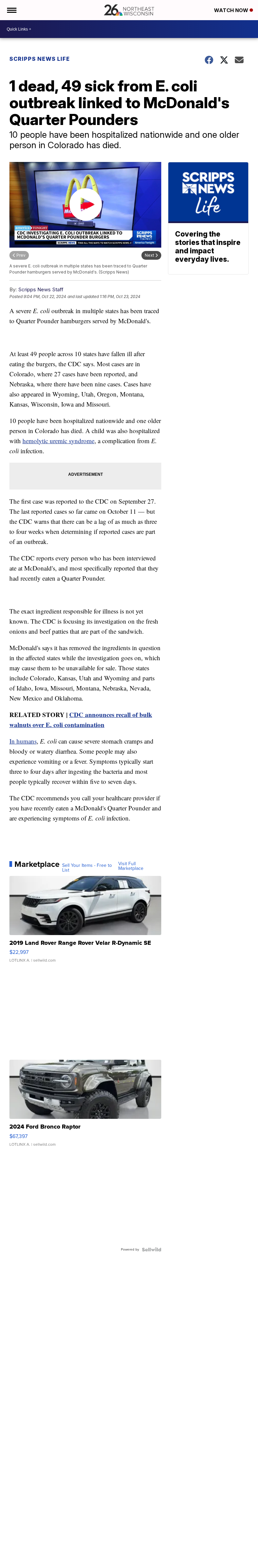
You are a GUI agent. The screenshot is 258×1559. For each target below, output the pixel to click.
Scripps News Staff (40, 289)
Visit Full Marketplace (130, 866)
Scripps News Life (39, 58)
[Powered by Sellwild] (151, 1249)
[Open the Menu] (11, 10)
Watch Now (232, 10)
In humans (23, 741)
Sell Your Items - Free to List (87, 868)
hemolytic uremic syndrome (58, 440)
